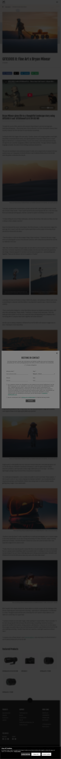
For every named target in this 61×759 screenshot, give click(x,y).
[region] (30, 752)
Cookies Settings (25, 754)
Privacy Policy (17, 751)
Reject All (35, 754)
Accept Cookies (46, 754)
